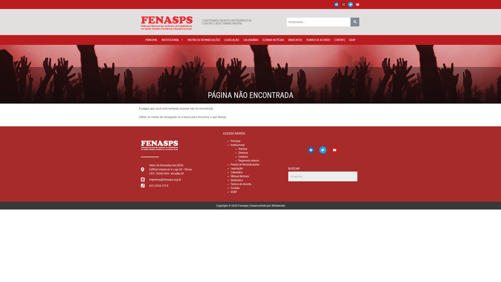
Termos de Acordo (318, 40)
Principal (151, 40)
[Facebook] (336, 4)
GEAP (352, 40)
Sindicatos (295, 40)
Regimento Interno (249, 160)
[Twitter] (350, 4)
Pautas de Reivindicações (203, 40)
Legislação (231, 40)
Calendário (251, 40)
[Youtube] (357, 4)
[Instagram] (343, 4)
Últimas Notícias (273, 40)
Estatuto (243, 156)
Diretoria (243, 152)
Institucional (170, 40)
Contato (339, 40)
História (243, 148)
